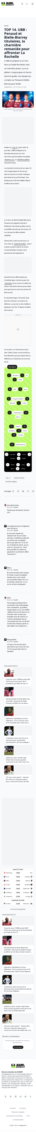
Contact (13, 1108)
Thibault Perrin (8, 87)
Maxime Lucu (9, 160)
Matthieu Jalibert (23, 160)
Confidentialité (18, 1120)
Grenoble (8, 283)
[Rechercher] (22, 4)
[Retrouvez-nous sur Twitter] (5, 1096)
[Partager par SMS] (28, 491)
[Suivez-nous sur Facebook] (10, 1096)
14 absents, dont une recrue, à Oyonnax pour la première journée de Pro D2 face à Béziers (17, 740)
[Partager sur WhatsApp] (23, 491)
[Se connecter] (27, 4)
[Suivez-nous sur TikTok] (25, 1096)
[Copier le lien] (33, 491)
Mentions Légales (18, 1112)
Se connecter (18, 1047)
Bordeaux (12, 367)
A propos (22, 1108)
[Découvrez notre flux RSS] (30, 1096)
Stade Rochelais (20, 244)
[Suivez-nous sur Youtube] (20, 1096)
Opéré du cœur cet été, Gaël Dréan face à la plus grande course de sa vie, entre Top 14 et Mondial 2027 (17, 760)
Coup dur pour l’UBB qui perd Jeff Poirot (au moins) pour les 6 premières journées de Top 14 (18, 681)
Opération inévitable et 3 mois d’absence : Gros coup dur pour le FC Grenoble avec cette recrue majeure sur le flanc (17, 720)
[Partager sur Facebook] (18, 491)
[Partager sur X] (13, 491)
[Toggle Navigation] (32, 4)
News (6, 26)
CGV (28, 1116)
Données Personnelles (14, 1116)
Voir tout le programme (18, 909)
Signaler (16, 507)
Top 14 (14, 147)
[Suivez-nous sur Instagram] (15, 1096)
